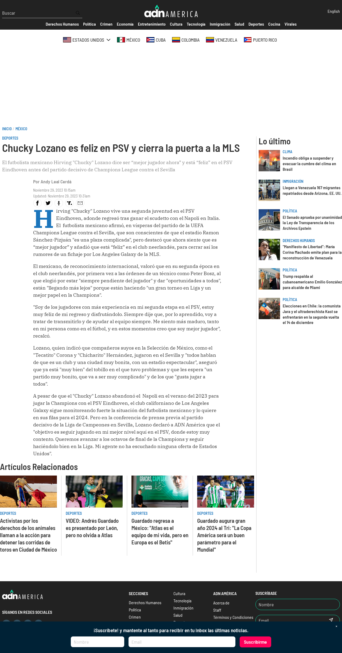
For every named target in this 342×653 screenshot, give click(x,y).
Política (290, 211)
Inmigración (293, 181)
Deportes (10, 138)
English (334, 11)
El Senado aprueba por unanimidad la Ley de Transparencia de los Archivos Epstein (312, 223)
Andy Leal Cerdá (56, 181)
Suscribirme (255, 642)
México (21, 128)
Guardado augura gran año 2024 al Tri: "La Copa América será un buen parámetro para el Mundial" (224, 535)
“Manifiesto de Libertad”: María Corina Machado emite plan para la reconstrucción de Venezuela (312, 252)
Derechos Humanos (299, 240)
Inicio (7, 128)
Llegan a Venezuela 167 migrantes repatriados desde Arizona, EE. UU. (312, 190)
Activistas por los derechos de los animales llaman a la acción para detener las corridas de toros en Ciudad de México (28, 535)
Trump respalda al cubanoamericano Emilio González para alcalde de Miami (312, 282)
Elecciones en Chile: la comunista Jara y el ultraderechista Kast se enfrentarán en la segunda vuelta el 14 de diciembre (312, 314)
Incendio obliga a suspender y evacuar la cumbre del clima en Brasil (309, 163)
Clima (287, 151)
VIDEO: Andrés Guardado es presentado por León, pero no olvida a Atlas (92, 527)
